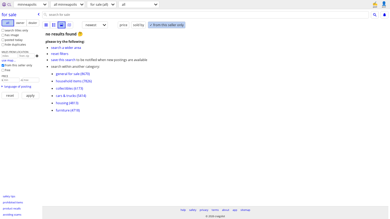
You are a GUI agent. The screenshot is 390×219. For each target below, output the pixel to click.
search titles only (16, 30)
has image (12, 35)
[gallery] (61, 24)
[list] (46, 24)
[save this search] (384, 14)
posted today (14, 40)
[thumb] (54, 24)
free (7, 70)
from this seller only (18, 65)
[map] (69, 24)
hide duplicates (15, 44)
